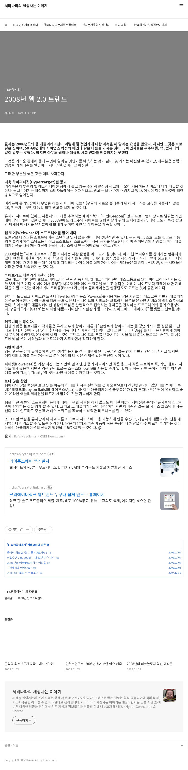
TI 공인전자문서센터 (25, 25)
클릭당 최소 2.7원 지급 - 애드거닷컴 (27, 552)
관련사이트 (11, 745)
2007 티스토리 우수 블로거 (22, 573)
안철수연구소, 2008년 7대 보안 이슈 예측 (31, 557)
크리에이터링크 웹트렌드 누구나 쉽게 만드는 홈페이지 (57, 494)
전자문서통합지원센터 (96, 25)
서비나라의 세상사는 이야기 (26, 5)
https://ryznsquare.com (28, 454)
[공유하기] (22, 529)
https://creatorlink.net (27, 487)
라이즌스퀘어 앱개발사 (29, 461)
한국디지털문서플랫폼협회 (60, 25)
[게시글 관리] (27, 529)
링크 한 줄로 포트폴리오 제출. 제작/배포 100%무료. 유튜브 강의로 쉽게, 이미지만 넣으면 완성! (80, 503)
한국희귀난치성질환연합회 (150, 25)
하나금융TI (121, 25)
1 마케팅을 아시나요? (19, 568)
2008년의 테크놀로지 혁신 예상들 (26, 562)
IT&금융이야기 (17, 545)
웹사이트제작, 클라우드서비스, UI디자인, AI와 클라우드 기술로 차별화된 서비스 (70, 467)
